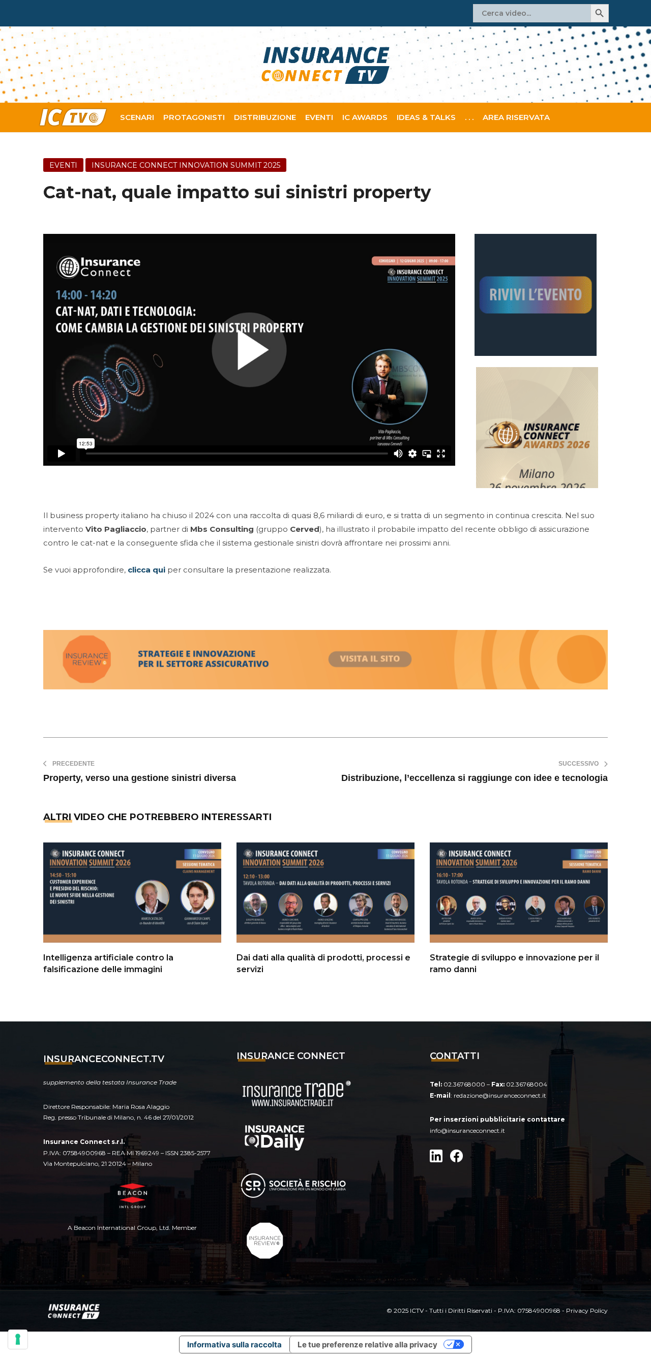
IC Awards (365, 117)
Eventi (319, 117)
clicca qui (146, 570)
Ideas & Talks (426, 117)
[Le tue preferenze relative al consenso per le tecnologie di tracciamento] (17, 1339)
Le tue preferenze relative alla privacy (367, 1344)
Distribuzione (265, 117)
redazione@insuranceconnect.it (500, 1095)
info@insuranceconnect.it (467, 1130)
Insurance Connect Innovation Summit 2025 (186, 165)
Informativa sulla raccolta (234, 1344)
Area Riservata (516, 117)
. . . (469, 117)
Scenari (137, 117)
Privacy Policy (587, 1310)
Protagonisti (194, 117)
